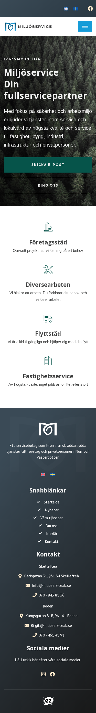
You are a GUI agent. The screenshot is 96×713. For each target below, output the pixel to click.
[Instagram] (43, 674)
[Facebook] (90, 8)
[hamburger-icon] (85, 26)
